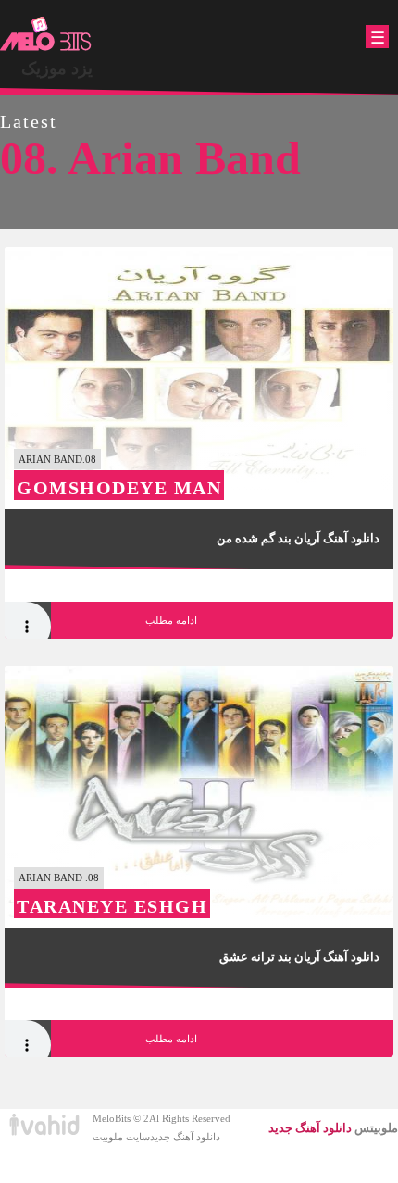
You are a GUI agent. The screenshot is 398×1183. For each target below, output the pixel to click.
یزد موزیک (57, 68)
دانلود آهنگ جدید (185, 1136)
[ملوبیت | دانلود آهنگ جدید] (46, 35)
